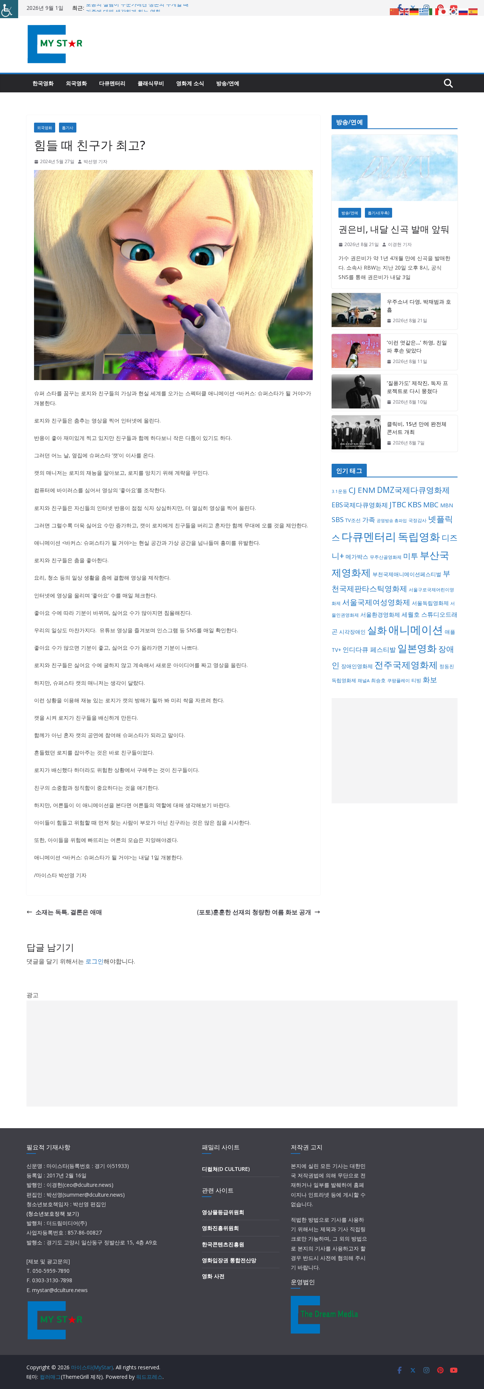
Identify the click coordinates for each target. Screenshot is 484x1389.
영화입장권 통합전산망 (229, 1260)
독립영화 (419, 536)
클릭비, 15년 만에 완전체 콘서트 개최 (417, 427)
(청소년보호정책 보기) (52, 1213)
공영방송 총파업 (392, 520)
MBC (431, 505)
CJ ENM (362, 490)
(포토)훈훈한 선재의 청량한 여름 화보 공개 (254, 912)
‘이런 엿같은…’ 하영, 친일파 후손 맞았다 (417, 346)
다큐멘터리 (112, 83)
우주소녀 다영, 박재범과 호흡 (419, 305)
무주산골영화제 (386, 557)
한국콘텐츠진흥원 (223, 1244)
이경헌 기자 (400, 244)
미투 (410, 556)
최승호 (378, 680)
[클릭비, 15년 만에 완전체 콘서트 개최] (356, 433)
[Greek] (424, 11)
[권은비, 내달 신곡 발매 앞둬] (395, 168)
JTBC (397, 504)
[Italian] (434, 11)
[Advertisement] (395, 750)
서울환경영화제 (380, 614)
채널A (363, 680)
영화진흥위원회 (220, 1228)
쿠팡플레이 (398, 680)
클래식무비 (151, 83)
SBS (338, 519)
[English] (405, 11)
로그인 (94, 961)
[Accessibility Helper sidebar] (9, 9)
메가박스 (357, 556)
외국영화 (76, 83)
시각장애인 (352, 631)
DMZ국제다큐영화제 (413, 490)
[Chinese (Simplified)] (395, 11)
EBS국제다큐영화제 (360, 504)
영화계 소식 (190, 83)
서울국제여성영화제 (376, 602)
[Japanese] (444, 11)
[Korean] (454, 11)
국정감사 (417, 520)
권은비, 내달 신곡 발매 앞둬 (394, 229)
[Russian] (463, 11)
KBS (415, 504)
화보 (430, 679)
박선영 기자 (95, 161)
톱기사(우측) (378, 212)
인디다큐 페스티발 (369, 649)
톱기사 (67, 127)
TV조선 (353, 520)
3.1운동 (339, 491)
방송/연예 (227, 83)
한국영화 (43, 83)
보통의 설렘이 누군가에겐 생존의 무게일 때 (137, 7)
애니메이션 (415, 629)
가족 (368, 519)
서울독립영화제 (430, 602)
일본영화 (417, 648)
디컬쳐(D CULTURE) (226, 1168)
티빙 (416, 680)
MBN (446, 505)
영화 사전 (213, 1276)
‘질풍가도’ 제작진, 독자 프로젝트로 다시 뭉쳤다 (417, 386)
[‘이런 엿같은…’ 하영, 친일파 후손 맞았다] (356, 352)
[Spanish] (473, 11)
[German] (414, 11)
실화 (377, 630)
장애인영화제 (357, 666)
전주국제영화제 (406, 665)
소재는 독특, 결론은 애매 (69, 912)
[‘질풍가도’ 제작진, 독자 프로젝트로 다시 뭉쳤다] (356, 392)
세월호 (411, 614)
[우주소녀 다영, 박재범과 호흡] (356, 311)
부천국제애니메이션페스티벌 (406, 574)
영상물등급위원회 (223, 1212)
